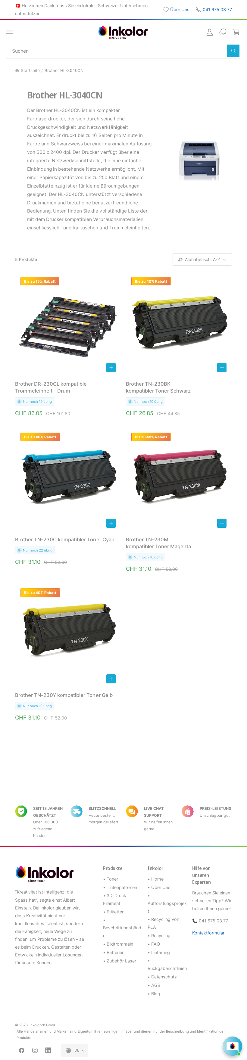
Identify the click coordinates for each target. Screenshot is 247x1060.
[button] (9, 32)
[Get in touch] (223, 32)
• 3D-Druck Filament (114, 899)
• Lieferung (159, 952)
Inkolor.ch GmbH (43, 1025)
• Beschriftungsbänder (122, 927)
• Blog (154, 993)
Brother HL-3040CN (64, 70)
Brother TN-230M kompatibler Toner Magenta (158, 542)
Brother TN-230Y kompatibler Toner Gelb (64, 695)
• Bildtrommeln (118, 944)
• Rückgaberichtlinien (167, 964)
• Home (156, 879)
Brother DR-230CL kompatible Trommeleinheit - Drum (51, 387)
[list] (123, 822)
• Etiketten (113, 912)
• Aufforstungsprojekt (167, 903)
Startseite (30, 70)
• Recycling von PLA (163, 923)
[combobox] (123, 51)
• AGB (154, 985)
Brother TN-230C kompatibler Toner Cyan (64, 539)
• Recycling (159, 935)
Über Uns (179, 9)
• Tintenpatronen (120, 887)
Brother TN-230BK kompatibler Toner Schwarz (158, 387)
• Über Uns (159, 887)
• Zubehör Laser (119, 961)
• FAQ (154, 944)
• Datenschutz (162, 977)
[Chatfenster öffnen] (232, 1046)
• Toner (110, 879)
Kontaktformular (208, 933)
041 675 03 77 (217, 9)
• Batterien (113, 952)
